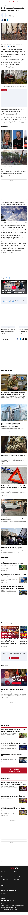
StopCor (9, 14)
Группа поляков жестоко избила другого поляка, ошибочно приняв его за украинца (12, 587)
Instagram (8, 301)
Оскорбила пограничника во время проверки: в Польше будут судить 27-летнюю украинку (13, 575)
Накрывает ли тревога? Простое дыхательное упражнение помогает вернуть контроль (13, 562)
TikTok (12, 301)
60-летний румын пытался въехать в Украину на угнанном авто (13, 518)
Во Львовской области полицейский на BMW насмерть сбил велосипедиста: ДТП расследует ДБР (13, 487)
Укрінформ (9, 278)
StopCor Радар (4, 879)
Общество (8, 5)
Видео (15, 871)
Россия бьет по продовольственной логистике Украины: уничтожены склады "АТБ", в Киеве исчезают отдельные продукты (13, 743)
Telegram (13, 300)
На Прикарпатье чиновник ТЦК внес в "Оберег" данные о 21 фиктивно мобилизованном (11, 755)
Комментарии (7, 339)
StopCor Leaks (5, 779)
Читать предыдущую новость (8, 327)
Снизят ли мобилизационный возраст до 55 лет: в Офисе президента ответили (13, 456)
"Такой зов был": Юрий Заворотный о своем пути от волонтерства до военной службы (13, 688)
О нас (2, 885)
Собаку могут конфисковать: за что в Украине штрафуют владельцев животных (13, 730)
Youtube (21, 300)
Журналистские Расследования (8, 890)
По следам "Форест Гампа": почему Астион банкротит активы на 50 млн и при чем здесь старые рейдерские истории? (13, 784)
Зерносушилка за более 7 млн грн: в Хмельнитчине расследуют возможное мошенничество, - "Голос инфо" (11, 424)
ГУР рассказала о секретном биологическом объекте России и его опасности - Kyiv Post (13, 393)
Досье (2, 876)
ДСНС (9, 46)
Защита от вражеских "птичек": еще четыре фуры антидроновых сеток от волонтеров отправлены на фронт (10, 642)
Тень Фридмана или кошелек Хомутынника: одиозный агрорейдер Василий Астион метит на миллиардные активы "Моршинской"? (13, 796)
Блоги (15, 874)
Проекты (3, 871)
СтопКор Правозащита (6, 888)
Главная (3, 5)
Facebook (18, 300)
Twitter (4, 301)
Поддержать (15, 658)
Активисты (3, 893)
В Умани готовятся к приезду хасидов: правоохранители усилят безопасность (11, 548)
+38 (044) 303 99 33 (14, 771)
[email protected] (13, 909)
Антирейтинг (17, 879)
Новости (3, 874)
